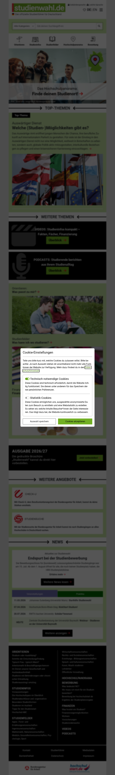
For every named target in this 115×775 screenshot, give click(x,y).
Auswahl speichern (39, 421)
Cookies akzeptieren (75, 421)
